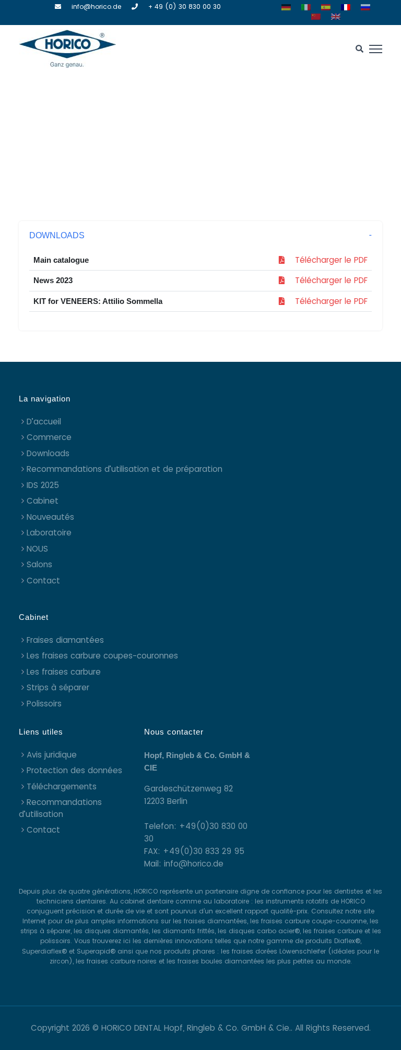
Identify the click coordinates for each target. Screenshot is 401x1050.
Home (172, 142)
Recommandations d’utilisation (60, 808)
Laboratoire (49, 532)
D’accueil (44, 421)
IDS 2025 (43, 485)
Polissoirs (44, 703)
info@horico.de (96, 6)
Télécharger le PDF (326, 259)
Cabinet (42, 500)
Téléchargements (62, 786)
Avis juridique (52, 754)
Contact (43, 580)
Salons (39, 564)
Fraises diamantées (65, 639)
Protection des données (74, 770)
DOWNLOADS (57, 235)
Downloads (48, 453)
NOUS (37, 548)
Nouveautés (50, 516)
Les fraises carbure (64, 671)
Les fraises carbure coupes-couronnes (102, 655)
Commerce (49, 437)
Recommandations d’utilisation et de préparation (124, 468)
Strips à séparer (58, 687)
